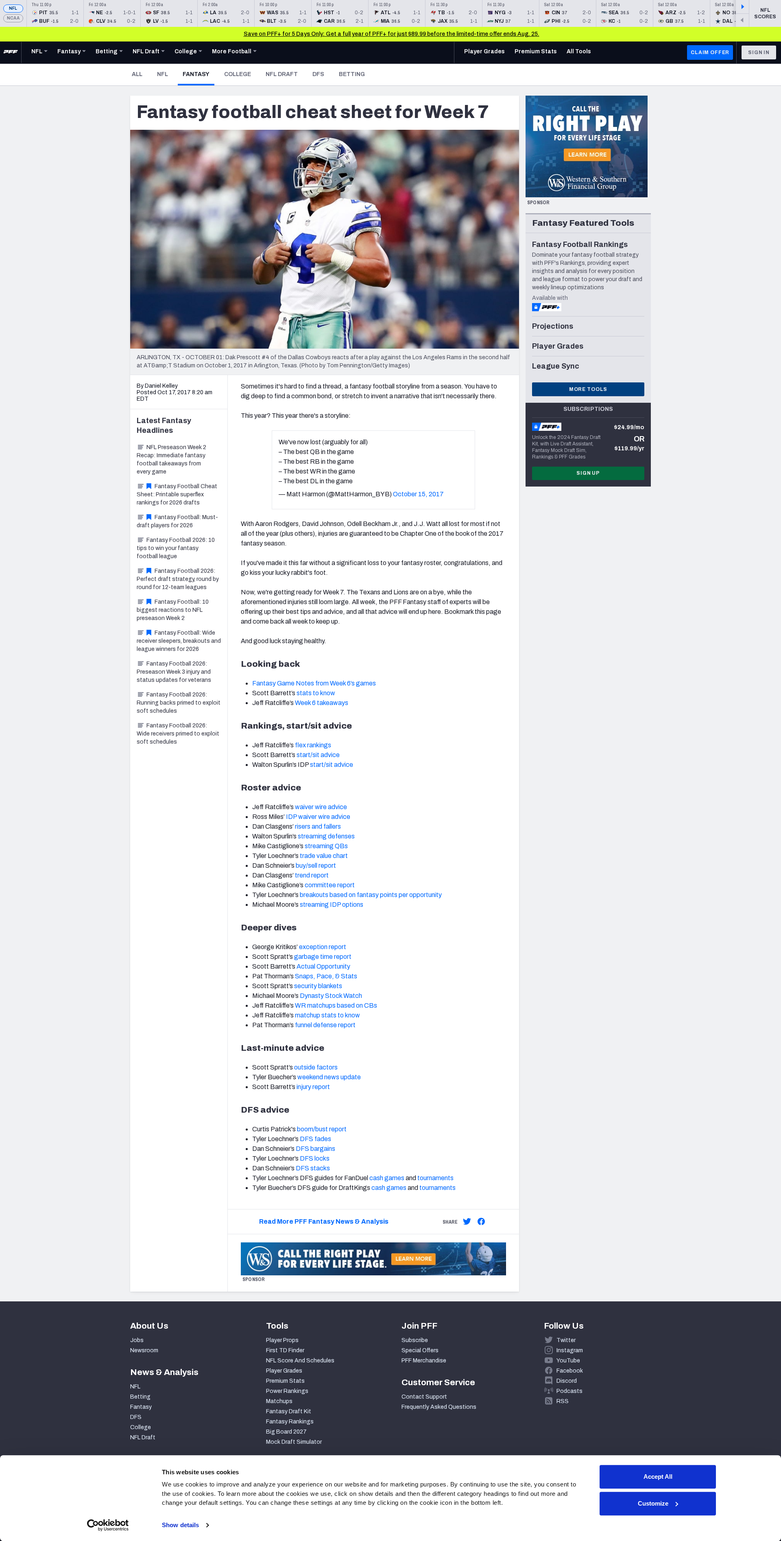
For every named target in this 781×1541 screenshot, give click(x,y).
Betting (352, 74)
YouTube (568, 1361)
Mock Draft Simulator (294, 1442)
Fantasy (198, 74)
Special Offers (419, 1350)
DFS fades (315, 1138)
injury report (313, 1086)
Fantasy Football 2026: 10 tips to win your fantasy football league (176, 548)
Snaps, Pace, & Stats (326, 976)
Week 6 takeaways (321, 702)
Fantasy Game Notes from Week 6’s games (314, 683)
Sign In (759, 52)
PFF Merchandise (423, 1361)
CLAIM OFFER (710, 52)
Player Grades (284, 1371)
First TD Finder (285, 1350)
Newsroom (144, 1350)
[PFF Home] (10, 52)
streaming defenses (326, 836)
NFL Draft (282, 74)
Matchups (279, 1401)
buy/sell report (316, 865)
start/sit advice (318, 754)
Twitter (566, 1340)
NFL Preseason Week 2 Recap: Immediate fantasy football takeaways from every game (171, 459)
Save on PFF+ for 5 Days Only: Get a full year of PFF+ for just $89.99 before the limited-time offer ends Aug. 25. (391, 34)
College (237, 74)
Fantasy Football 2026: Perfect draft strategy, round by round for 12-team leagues (178, 579)
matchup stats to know (327, 1015)
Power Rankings (287, 1391)
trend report (312, 875)
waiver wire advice (321, 806)
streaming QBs (326, 846)
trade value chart (324, 855)
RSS (562, 1401)
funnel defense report (325, 1025)
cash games (386, 1177)
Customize (653, 1503)
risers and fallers (318, 826)
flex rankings (313, 745)
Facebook (569, 1371)
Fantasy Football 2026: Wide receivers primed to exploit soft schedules (178, 733)
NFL (13, 8)
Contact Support (424, 1397)
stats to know (316, 693)
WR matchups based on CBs (336, 1005)
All (137, 74)
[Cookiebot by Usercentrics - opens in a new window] (108, 1525)
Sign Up (588, 473)
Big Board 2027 (286, 1432)
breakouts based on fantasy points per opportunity (371, 894)
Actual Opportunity (323, 966)
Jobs (137, 1340)
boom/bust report (322, 1129)
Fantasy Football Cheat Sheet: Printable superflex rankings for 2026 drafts (177, 494)
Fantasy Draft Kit (288, 1411)
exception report (322, 946)
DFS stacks (313, 1168)
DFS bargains (315, 1148)
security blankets (318, 985)
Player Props (282, 1340)
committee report (330, 885)
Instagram (569, 1350)
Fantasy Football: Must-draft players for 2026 (177, 521)
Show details (180, 1524)
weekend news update (329, 1077)
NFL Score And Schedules (300, 1361)
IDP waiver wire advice (318, 816)
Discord (566, 1381)
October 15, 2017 (418, 494)
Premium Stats (285, 1381)
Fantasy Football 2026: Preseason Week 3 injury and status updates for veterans (174, 672)
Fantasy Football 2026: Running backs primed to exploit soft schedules (178, 703)
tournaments (435, 1177)
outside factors (316, 1067)
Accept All (658, 1476)
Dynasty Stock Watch (331, 995)
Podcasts (569, 1391)
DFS (318, 74)
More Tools (588, 389)
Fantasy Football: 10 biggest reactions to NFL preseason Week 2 (173, 610)
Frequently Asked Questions (438, 1407)
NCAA (13, 18)
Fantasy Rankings (290, 1422)
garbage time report (322, 956)
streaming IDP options (331, 904)
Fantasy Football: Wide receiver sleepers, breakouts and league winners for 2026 (179, 641)
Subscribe (414, 1340)
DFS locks (314, 1158)
